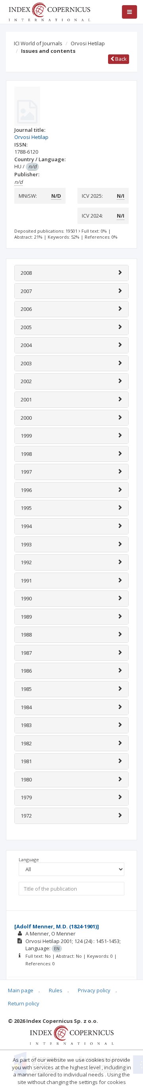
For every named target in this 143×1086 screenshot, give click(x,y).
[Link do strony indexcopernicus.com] (71, 1034)
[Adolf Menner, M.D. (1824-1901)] (56, 926)
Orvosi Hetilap (88, 43)
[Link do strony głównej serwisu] (49, 11)
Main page (20, 990)
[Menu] (129, 12)
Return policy (23, 1003)
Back (120, 58)
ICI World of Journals (38, 43)
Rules (55, 990)
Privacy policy (94, 990)
